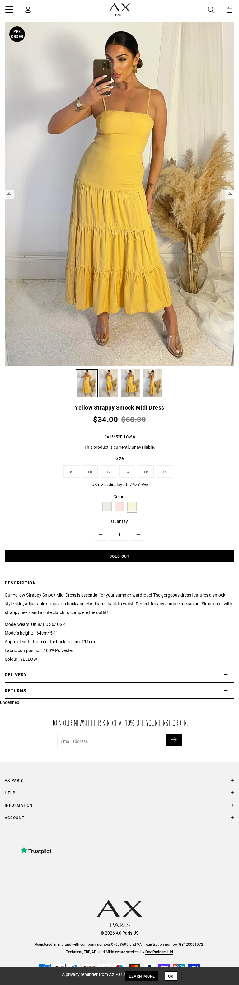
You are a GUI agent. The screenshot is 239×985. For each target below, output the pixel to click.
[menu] (9, 10)
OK (171, 975)
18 (164, 471)
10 (89, 471)
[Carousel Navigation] (119, 194)
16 (145, 471)
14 (127, 471)
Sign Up (174, 740)
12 (108, 471)
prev (9, 194)
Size (120, 458)
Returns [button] (15, 690)
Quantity (119, 521)
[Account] (28, 9)
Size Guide (139, 484)
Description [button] (20, 583)
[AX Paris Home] (119, 9)
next (229, 194)
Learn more (142, 975)
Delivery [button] (16, 675)
